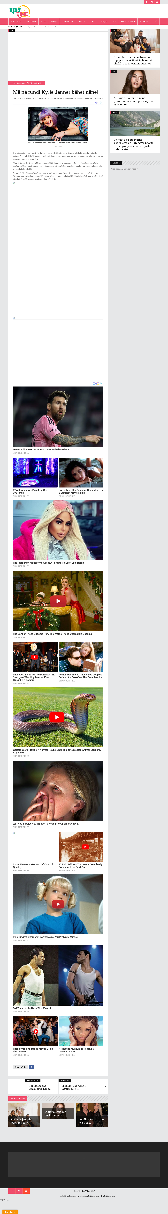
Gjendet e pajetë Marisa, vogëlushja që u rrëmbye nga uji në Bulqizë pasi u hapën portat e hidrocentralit (134, 144)
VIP (12, 30)
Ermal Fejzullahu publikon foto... (21, 1121)
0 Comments (20, 83)
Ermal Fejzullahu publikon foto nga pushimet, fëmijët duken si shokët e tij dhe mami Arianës (133, 60)
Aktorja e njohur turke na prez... (55, 1113)
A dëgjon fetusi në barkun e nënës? (34, 27)
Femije (115, 112)
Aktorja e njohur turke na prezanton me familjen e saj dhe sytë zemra (133, 101)
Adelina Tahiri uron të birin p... (91, 1121)
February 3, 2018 (35, 83)
